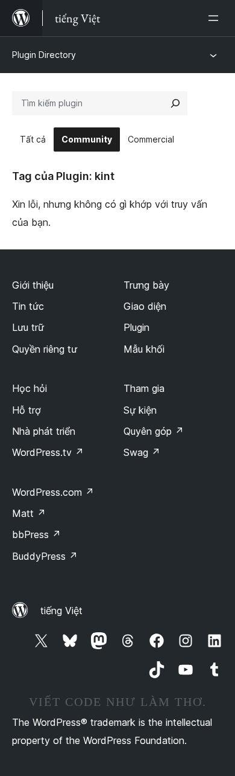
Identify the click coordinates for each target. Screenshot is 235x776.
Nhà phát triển (43, 431)
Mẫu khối (144, 349)
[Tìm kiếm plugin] (175, 103)
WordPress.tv (48, 452)
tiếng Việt (61, 610)
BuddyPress (45, 556)
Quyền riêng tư (44, 349)
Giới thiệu (33, 285)
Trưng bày (146, 285)
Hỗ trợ (26, 410)
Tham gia (144, 388)
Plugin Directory (44, 55)
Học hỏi (29, 388)
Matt (29, 513)
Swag (142, 452)
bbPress (36, 534)
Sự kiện (140, 410)
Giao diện (145, 306)
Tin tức (28, 306)
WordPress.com (53, 492)
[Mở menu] (215, 18)
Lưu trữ (28, 327)
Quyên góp (154, 431)
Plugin (136, 327)
